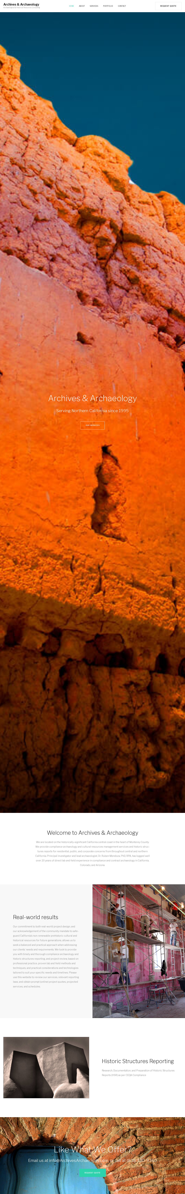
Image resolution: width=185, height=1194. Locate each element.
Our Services (93, 425)
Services (94, 6)
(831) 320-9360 (142, 1160)
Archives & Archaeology (21, 4)
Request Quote (168, 6)
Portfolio (108, 6)
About (82, 6)
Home (71, 6)
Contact (122, 6)
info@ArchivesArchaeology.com (78, 1160)
